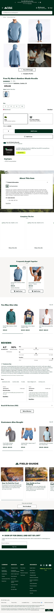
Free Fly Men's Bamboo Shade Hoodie (18, 283)
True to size (36, 349)
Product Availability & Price (34, 581)
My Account (13, 578)
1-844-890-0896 (30, 606)
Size (20, 346)
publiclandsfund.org (35, 609)
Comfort (21, 357)
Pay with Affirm (14, 589)
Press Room (4, 581)
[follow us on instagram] (44, 565)
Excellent (51, 360)
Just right (36, 354)
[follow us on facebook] (41, 565)
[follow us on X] (47, 565)
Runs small (21, 349)
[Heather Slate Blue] (6, 94)
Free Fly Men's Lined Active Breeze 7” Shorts (35, 283)
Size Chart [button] (50, 109)
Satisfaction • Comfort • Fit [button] (20, 83)
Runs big (51, 349)
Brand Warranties (33, 590)
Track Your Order (14, 584)
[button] (27, 69)
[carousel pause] (40, 2)
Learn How (20, 143)
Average (36, 360)
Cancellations (32, 572)
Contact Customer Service (14, 582)
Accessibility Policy (25, 602)
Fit (19, 352)
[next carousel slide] (39, 2)
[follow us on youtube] (50, 565)
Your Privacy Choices (36, 602)
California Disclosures (48, 602)
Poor (20, 360)
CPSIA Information (33, 583)
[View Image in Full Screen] (14, 31)
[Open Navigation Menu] (2, 8)
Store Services (14, 576)
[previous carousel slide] (15, 2)
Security (31, 593)
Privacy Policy (14, 602)
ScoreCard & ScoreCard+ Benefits (15, 571)
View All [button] (51, 304)
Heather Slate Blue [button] (15, 287)
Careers (3, 576)
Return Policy (32, 570)
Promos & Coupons (24, 572)
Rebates (22, 570)
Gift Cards (13, 587)
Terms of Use (3, 602)
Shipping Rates (33, 575)
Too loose (21, 354)
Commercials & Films (6, 578)
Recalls (31, 588)
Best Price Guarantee (34, 577)
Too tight (51, 354)
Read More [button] (8, 203)
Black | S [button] (31, 287)
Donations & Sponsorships (4, 571)
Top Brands (22, 575)
